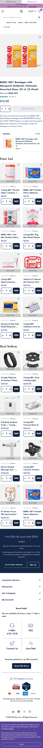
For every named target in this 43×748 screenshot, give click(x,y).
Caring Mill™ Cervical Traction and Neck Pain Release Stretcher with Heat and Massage (31, 468)
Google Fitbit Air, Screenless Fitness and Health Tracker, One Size (10, 379)
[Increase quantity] (9, 109)
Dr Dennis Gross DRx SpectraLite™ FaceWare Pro (9, 513)
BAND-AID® (13, 93)
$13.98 (4, 101)
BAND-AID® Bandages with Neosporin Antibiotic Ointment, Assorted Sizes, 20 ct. (28, 142)
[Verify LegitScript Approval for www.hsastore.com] (26, 686)
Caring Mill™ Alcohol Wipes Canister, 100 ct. (10, 191)
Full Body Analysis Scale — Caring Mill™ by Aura (9, 423)
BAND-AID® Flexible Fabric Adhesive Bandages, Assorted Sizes (32, 191)
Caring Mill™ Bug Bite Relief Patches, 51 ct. (32, 236)
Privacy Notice (9, 729)
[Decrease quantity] (2, 109)
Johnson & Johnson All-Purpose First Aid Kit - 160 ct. (32, 280)
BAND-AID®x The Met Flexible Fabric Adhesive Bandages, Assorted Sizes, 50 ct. (10, 236)
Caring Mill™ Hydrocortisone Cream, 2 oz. (8, 280)
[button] (10, 173)
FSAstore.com (11, 2)
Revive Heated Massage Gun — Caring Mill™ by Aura (10, 468)
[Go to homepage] (21, 11)
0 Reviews (13, 186)
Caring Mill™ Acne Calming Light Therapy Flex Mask (32, 379)
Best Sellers (8, 346)
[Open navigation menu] (2, 11)
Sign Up (33, 565)
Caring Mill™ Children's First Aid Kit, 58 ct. (32, 325)
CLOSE (21, 744)
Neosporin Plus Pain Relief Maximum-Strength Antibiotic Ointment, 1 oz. (10, 325)
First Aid (7, 27)
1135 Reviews (12, 96)
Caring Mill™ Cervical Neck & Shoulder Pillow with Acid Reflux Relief (32, 423)
